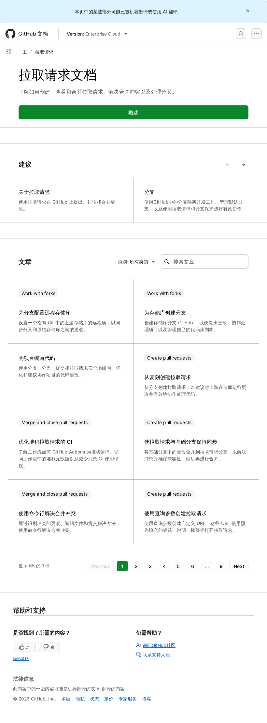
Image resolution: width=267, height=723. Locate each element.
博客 (146, 698)
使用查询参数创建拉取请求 (175, 513)
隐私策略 (21, 658)
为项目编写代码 (37, 358)
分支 (149, 192)
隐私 (80, 698)
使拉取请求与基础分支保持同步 (180, 441)
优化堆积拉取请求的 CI (45, 441)
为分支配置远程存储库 (45, 312)
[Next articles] (243, 164)
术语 (65, 698)
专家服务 (128, 698)
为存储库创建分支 (165, 312)
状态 (94, 698)
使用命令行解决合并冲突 (47, 513)
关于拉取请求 (34, 192)
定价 (108, 698)
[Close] (248, 10)
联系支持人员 (156, 654)
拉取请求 (44, 51)
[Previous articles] (227, 164)
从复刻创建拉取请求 (167, 377)
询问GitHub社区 (159, 645)
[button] (101, 566)
